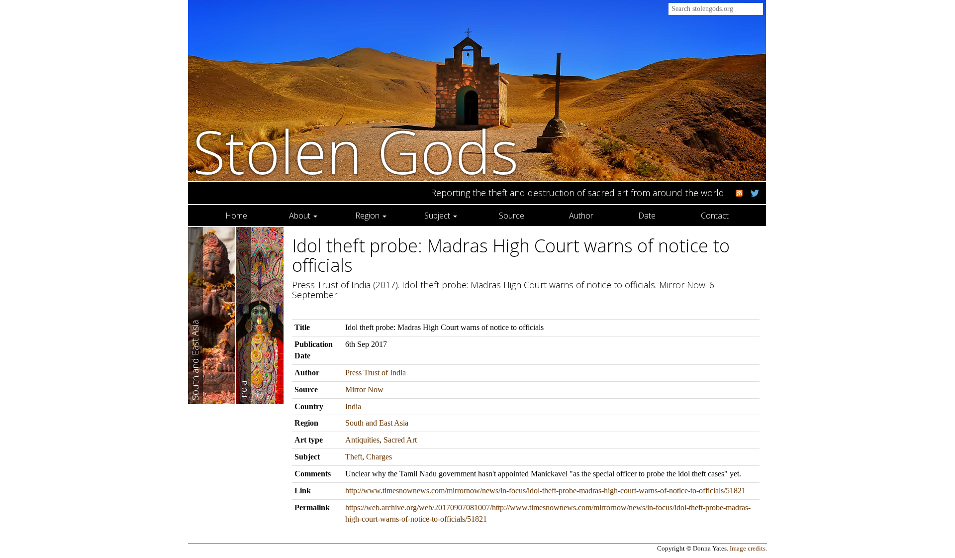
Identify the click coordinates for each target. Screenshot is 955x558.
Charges (379, 456)
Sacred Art (400, 440)
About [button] (300, 215)
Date (647, 215)
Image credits (747, 548)
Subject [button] (438, 215)
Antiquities (362, 440)
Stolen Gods (356, 151)
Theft (353, 456)
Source (511, 215)
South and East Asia (376, 423)
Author (581, 215)
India (353, 406)
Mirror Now (364, 389)
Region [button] (368, 215)
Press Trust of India (375, 372)
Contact (715, 215)
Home (236, 215)
